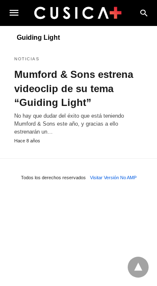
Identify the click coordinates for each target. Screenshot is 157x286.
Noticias (26, 59)
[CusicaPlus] (78, 12)
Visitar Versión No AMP (113, 177)
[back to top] (138, 267)
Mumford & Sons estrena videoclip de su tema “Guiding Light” (73, 88)
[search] (144, 13)
